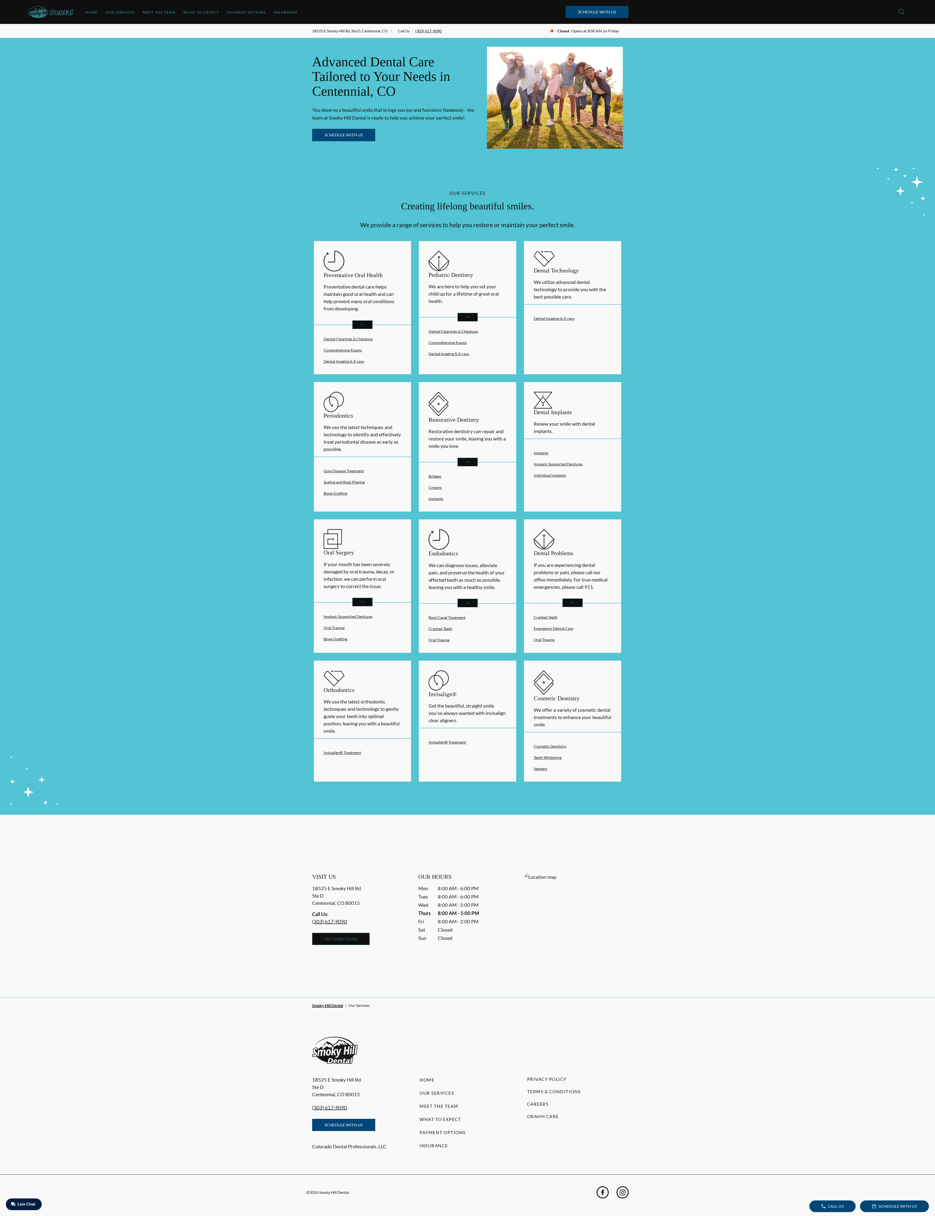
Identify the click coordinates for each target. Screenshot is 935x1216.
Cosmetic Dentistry (550, 746)
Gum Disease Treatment (344, 470)
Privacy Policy (547, 1079)
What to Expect (201, 12)
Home (91, 12)
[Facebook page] (603, 1192)
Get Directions (341, 938)
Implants (436, 498)
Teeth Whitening (547, 757)
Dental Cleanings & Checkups (348, 339)
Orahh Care (543, 1116)
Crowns (435, 487)
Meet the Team (159, 12)
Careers (538, 1104)
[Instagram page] (623, 1192)
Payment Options (246, 12)
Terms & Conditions (554, 1091)
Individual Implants (550, 475)
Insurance (286, 12)
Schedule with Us (597, 11)
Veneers (540, 768)
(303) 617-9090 (428, 30)
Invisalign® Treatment (342, 752)
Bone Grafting (335, 493)
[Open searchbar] (901, 12)
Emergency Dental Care (553, 628)
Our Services (120, 12)
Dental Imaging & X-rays (344, 361)
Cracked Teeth (440, 628)
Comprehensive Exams (343, 350)
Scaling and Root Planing (344, 482)
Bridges (435, 476)
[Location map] (573, 925)
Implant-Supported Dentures (558, 464)
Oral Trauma (334, 627)
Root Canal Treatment (447, 617)
